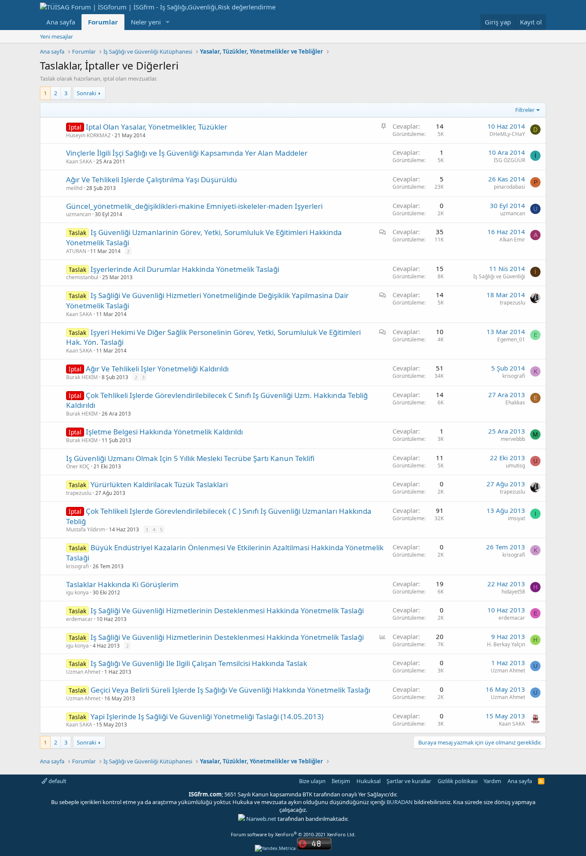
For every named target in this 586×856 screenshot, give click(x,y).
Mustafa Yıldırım (85, 529)
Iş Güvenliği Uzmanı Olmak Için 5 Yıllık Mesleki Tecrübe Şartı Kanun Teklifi (190, 458)
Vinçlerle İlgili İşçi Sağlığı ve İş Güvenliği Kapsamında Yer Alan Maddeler (187, 153)
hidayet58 (513, 591)
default (56, 781)
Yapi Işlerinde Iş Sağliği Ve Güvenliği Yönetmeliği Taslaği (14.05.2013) (207, 716)
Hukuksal (368, 781)
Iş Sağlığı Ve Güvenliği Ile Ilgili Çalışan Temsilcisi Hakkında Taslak (199, 663)
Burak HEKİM (82, 377)
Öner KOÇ (78, 466)
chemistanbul (82, 277)
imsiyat (516, 518)
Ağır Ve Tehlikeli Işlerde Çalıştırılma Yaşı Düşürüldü (151, 179)
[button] (168, 22)
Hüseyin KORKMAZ (88, 135)
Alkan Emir (512, 239)
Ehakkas (515, 402)
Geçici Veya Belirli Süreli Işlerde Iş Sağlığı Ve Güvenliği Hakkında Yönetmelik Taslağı (230, 690)
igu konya (77, 592)
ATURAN (76, 251)
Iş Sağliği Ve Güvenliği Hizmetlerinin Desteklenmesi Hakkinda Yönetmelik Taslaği (227, 610)
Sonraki (86, 93)
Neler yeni (146, 22)
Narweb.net (261, 819)
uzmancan (78, 214)
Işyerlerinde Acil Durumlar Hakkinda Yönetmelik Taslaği (185, 269)
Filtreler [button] (525, 110)
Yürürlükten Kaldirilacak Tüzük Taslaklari (159, 484)
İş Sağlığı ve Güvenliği (499, 276)
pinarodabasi (509, 186)
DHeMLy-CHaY (507, 134)
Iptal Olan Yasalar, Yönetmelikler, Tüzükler (156, 127)
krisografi (513, 376)
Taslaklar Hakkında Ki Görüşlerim (122, 584)
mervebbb (513, 439)
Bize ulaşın (312, 781)
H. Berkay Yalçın (506, 644)
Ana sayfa (60, 22)
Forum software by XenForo (293, 834)
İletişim (341, 781)
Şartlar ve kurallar (409, 781)
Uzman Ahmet (83, 671)
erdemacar (79, 619)
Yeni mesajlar (56, 36)
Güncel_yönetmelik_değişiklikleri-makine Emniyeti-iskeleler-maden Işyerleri (194, 206)
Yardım (492, 781)
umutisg (515, 465)
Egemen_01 (511, 339)
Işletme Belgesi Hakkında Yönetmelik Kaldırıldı (164, 432)
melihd (74, 188)
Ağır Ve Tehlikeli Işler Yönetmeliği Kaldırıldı (157, 369)
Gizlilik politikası (457, 781)
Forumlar (103, 22)
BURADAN (400, 802)
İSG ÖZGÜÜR (509, 160)
